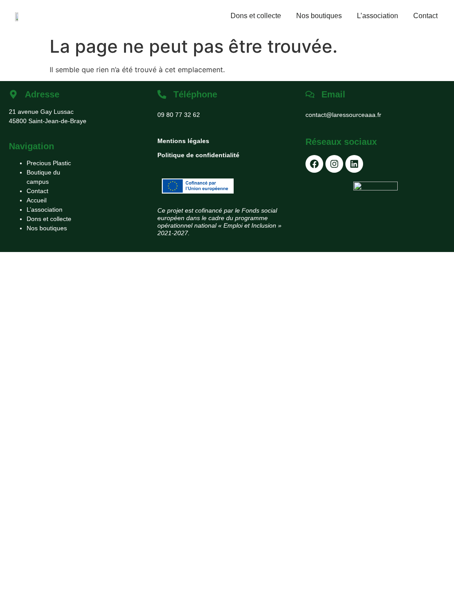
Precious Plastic (49, 163)
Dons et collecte (256, 15)
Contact (425, 15)
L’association (377, 15)
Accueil (37, 200)
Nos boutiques (319, 15)
